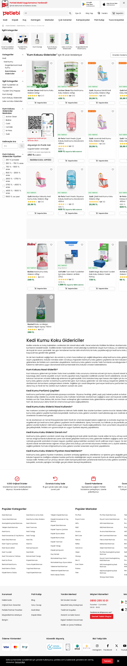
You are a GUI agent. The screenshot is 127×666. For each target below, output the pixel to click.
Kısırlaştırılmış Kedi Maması (12, 523)
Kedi (5, 20)
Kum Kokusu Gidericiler (12, 97)
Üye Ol (78, 13)
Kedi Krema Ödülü (9, 568)
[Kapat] (123, 3)
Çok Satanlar (65, 20)
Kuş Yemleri (55, 554)
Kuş (24, 20)
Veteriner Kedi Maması (59, 566)
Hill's (77, 523)
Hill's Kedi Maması (106, 523)
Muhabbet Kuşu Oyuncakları (61, 562)
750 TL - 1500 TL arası (12, 168)
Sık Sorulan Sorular (68, 600)
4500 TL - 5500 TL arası (13, 191)
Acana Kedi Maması (107, 531)
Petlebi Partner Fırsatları (12, 610)
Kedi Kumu (8, 61)
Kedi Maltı (30, 552)
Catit (8, 123)
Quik (8, 134)
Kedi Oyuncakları (8, 548)
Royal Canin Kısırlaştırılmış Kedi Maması (110, 559)
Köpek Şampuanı (57, 550)
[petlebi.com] (3, 26)
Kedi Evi (29, 544)
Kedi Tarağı (30, 535)
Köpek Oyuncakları (58, 534)
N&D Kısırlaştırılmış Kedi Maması (108, 572)
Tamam (107, 661)
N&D (77, 527)
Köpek (15, 20)
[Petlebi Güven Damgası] (54, 647)
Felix (77, 572)
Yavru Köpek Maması (34, 564)
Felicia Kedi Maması (107, 540)
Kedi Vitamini (31, 523)
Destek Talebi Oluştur (101, 616)
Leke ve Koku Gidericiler (12, 101)
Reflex (77, 544)
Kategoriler (8, 54)
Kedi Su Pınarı (7, 560)
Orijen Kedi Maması (107, 548)
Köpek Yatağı (56, 546)
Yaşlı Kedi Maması (33, 568)
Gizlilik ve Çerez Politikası (71, 625)
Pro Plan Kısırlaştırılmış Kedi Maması (110, 553)
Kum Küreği (7, 94)
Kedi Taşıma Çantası (10, 544)
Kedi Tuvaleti (7, 552)
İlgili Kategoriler (10, 81)
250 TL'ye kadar (12, 160)
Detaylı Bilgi (20, 662)
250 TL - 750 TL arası (14, 163)
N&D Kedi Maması (106, 527)
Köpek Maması (32, 560)
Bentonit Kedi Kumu (9, 564)
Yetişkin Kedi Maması (10, 527)
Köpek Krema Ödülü (9, 572)
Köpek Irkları (36, 615)
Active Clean (11, 116)
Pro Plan (78, 515)
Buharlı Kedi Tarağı (33, 556)
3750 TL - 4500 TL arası (13, 185)
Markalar (49, 20)
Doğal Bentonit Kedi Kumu (13, 66)
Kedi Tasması (31, 527)
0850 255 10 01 (99, 600)
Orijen (77, 552)
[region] (13, 136)
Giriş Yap (89, 13)
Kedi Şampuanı (32, 548)
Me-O (77, 560)
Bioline (8, 120)
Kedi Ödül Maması (9, 540)
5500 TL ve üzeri (13, 196)
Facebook (108, 650)
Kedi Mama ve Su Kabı (34, 515)
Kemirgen (35, 20)
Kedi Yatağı (30, 531)
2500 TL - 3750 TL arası (13, 179)
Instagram (97, 650)
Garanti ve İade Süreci (70, 615)
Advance (78, 548)
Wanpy (78, 556)
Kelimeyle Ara (9, 141)
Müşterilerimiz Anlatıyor (12, 615)
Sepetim (119, 13)
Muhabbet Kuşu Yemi (58, 558)
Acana (78, 531)
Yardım (104, 13)
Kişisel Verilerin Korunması (72, 620)
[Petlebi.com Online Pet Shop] (11, 13)
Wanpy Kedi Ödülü (107, 577)
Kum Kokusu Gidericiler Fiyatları (11, 155)
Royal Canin (80, 519)
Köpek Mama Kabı (57, 538)
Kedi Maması (7, 515)
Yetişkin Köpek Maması (59, 515)
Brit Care (78, 535)
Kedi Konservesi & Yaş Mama (13, 535)
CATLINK (9, 127)
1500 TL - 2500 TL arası (13, 173)
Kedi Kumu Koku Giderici (35, 519)
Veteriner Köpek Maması (60, 571)
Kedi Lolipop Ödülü (58, 575)
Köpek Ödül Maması (58, 525)
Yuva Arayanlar (116, 20)
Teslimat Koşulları (68, 610)
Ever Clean (79, 564)
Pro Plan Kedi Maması (108, 515)
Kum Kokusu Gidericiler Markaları (8, 110)
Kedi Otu (29, 540)
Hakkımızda (7, 600)
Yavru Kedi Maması (9, 519)
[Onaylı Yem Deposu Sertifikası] (68, 647)
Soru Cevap (36, 605)
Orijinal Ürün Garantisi (11, 605)
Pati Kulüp (99, 20)
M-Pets (9, 130)
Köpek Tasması (56, 542)
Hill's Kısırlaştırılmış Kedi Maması (108, 565)
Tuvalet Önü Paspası (11, 91)
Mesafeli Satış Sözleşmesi (72, 605)
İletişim (5, 620)
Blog (33, 600)
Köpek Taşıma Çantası (59, 529)
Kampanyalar (83, 20)
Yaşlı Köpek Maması (33, 572)
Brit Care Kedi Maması (108, 535)
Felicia (77, 540)
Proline (77, 568)
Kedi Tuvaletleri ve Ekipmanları (10, 86)
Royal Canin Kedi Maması (109, 519)
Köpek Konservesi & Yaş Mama (59, 520)
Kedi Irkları (35, 610)
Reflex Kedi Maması (107, 544)
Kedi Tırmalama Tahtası (11, 556)
